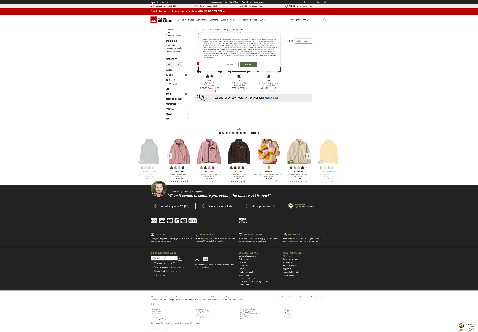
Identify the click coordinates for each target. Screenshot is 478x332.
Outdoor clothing (221, 30)
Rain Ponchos (201, 313)
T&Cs (241, 275)
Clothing (182, 19)
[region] (239, 52)
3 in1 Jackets (201, 309)
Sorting (289, 41)
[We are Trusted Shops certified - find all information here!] (291, 206)
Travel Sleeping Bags (247, 309)
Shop (153, 2)
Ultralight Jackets (202, 317)
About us (287, 256)
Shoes (191, 19)
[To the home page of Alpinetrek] (162, 19)
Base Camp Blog (164, 2)
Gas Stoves (156, 313)
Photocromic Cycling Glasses (251, 319)
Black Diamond (289, 315)
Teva (286, 309)
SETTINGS (230, 64)
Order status (244, 259)
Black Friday (156, 311)
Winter (233, 19)
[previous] (169, 156)
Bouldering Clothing (159, 319)
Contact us (243, 265)
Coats (198, 315)
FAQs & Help (244, 262)
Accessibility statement (293, 272)
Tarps (154, 315)
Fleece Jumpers (202, 319)
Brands (253, 19)
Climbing (214, 19)
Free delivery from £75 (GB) (165, 6)
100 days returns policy (253, 6)
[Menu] (475, 323)
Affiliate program (290, 265)
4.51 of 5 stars (300, 6)
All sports (243, 19)
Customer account (291, 259)
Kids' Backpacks (246, 315)
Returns (242, 269)
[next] (308, 156)
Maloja (286, 313)
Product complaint (247, 272)
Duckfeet (287, 311)
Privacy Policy (209, 57)
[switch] (471, 329)
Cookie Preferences (247, 278)
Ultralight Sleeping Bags (249, 313)
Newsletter (287, 262)
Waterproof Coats (202, 311)
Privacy (248, 275)
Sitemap (157, 323)
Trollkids (287, 319)
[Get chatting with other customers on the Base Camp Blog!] (207, 259)
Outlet (263, 19)
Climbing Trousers (158, 317)
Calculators (156, 309)
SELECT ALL (248, 64)
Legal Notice (288, 269)
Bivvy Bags (244, 317)
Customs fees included (208, 6)
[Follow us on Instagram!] (199, 259)
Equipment (202, 19)
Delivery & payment (247, 256)
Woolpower (288, 317)
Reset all (169, 70)
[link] (178, 29)
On (211, 30)
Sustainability (289, 275)
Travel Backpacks (246, 311)
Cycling (224, 19)
